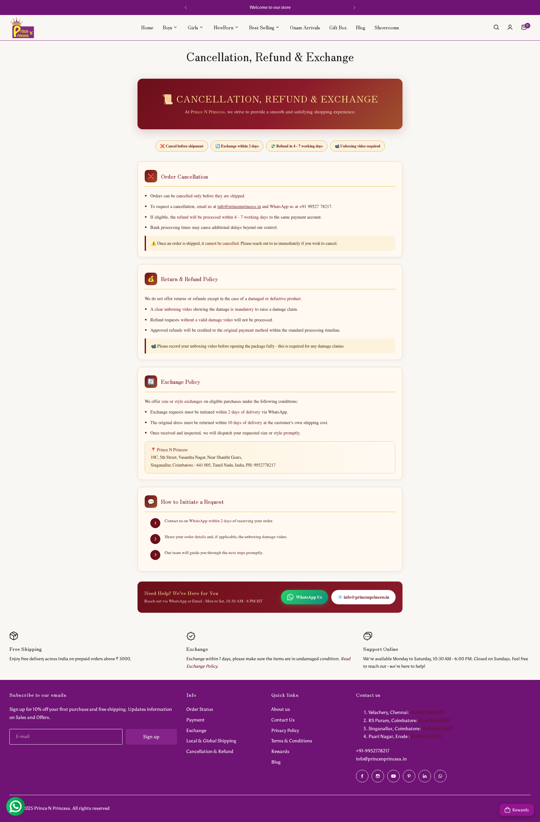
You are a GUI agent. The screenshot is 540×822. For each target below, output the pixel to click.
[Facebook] (362, 776)
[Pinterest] (409, 776)
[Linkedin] (424, 776)
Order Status (199, 709)
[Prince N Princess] (22, 27)
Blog (276, 762)
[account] (510, 27)
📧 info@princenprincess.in (363, 597)
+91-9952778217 (372, 751)
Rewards (280, 751)
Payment (195, 720)
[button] (185, 7)
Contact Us (283, 720)
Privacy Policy (285, 730)
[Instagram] (378, 776)
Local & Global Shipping (211, 741)
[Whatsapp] (440, 776)
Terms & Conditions (291, 741)
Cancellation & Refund (209, 751)
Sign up (151, 737)
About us (280, 709)
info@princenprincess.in (239, 206)
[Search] (496, 27)
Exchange (196, 730)
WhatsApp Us (309, 597)
